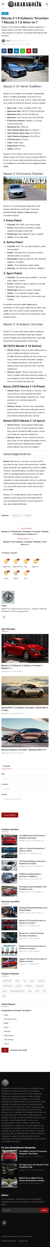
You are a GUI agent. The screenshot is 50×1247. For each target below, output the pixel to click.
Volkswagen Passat (17, 991)
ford (37, 991)
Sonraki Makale (23, 539)
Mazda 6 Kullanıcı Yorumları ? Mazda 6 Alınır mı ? (24, 749)
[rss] (4, 1223)
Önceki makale (26, 528)
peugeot (29, 986)
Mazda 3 (28, 515)
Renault (7, 1031)
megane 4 (39, 986)
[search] (47, 4)
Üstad (3, 605)
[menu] (3, 4)
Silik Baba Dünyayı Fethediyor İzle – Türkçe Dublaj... (33, 909)
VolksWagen (7, 986)
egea (32, 981)
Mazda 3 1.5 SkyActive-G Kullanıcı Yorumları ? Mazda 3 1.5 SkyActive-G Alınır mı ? (25, 532)
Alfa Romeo (7, 981)
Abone (44, 1210)
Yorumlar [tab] (6, 766)
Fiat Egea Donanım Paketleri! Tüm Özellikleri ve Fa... (33, 888)
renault (18, 986)
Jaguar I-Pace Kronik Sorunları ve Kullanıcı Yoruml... (33, 960)
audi (4, 991)
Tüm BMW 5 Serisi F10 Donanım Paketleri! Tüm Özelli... (32, 837)
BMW (17, 981)
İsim (3, 774)
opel (30, 991)
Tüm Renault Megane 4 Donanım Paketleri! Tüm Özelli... (32, 862)
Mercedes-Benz (10, 1019)
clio (44, 991)
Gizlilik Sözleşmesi (8, 1241)
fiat (25, 981)
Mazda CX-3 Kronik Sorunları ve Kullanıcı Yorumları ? (32, 947)
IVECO (6, 1044)
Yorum (4, 794)
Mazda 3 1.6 (17, 515)
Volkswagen (9, 1035)
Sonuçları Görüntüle (18, 1050)
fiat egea (41, 981)
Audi (6, 1015)
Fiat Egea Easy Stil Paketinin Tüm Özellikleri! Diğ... (34, 1166)
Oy (5, 1050)
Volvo (6, 1027)
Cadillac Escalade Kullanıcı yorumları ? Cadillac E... (30, 875)
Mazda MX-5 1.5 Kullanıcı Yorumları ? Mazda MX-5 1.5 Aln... (24, 708)
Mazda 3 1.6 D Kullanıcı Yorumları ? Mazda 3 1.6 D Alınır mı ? (25, 543)
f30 (4, 996)
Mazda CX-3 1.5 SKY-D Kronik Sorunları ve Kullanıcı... (31, 934)
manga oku (23, 1241)
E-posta (4, 784)
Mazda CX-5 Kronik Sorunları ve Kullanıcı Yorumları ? (32, 921)
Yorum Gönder (10, 815)
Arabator (22, 841)
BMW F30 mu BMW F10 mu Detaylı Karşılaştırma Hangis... (32, 1179)
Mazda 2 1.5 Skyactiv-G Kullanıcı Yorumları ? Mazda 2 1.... (21, 666)
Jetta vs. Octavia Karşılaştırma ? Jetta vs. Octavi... (32, 849)
